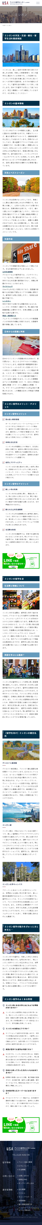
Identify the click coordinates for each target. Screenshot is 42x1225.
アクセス (22, 1193)
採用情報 (22, 1200)
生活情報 (22, 1169)
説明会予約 (23, 1179)
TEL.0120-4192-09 (21, 1154)
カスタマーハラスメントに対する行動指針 (29, 1209)
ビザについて (24, 1166)
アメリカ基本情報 (25, 1162)
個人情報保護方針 (25, 1204)
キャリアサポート (25, 1197)
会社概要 (22, 1189)
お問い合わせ (24, 1176)
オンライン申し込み (26, 1183)
